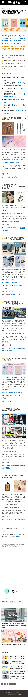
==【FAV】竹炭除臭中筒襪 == (10, 282)
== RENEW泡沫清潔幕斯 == (10, 451)
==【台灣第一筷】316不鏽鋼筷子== (12, 163)
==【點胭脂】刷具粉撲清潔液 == (11, 507)
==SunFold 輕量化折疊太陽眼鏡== (12, 213)
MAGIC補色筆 (15, 465)
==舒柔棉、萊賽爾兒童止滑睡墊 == (12, 392)
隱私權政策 (19, 692)
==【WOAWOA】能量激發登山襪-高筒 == (14, 334)
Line (21, 601)
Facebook (6, 601)
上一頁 (5, 684)
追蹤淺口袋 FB (16, 537)
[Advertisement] (14, 564)
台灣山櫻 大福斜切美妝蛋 (18, 519)
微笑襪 (13, 294)
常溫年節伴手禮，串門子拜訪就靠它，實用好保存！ (14, 646)
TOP (12, 684)
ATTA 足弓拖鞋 (14, 41)
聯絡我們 (10, 692)
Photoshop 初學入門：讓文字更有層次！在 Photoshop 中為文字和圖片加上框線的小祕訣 (14, 625)
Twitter (14, 601)
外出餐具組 (14, 177)
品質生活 (13, 8)
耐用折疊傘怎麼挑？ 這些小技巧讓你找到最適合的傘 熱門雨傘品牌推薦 (13, 47)
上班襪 (18, 294)
